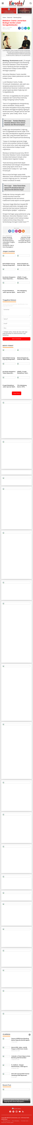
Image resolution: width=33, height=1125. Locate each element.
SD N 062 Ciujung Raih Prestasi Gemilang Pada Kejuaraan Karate (20, 1074)
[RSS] (23, 231)
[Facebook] (9, 231)
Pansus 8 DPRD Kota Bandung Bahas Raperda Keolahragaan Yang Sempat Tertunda (20, 1039)
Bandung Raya (6, 28)
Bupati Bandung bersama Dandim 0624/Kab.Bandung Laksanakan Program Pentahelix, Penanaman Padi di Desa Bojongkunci (9, 241)
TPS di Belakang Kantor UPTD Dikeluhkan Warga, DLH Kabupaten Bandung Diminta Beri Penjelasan (23, 291)
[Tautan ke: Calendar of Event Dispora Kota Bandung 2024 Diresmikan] (6, 1059)
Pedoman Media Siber (7, 1122)
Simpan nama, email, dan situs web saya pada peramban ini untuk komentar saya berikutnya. (15, 333)
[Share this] (19, 28)
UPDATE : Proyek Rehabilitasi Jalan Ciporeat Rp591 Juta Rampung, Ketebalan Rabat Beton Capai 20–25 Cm (23, 277)
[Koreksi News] (17, 3)
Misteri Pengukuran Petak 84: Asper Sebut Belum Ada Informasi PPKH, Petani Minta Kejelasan (23, 264)
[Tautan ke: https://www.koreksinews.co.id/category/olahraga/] (30, 1035)
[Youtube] (19, 231)
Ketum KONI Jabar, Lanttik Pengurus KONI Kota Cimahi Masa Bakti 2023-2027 (19, 1048)
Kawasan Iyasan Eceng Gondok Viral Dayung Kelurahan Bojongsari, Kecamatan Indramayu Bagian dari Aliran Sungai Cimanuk (16, 1100)
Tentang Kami (6, 1121)
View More (16, 393)
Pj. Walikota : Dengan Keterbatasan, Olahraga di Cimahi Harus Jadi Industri (19, 1065)
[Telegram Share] (25, 28)
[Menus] (2, 3)
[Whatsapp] (28, 28)
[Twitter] (13, 231)
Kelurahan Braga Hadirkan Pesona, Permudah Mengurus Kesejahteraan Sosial (24, 239)
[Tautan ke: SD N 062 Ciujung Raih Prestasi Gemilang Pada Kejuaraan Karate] (6, 1076)
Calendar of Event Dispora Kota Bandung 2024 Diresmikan (20, 1056)
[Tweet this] (22, 28)
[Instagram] (16, 231)
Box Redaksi (15, 1121)
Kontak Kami (24, 1121)
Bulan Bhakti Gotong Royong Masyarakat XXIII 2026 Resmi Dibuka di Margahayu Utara (9, 264)
